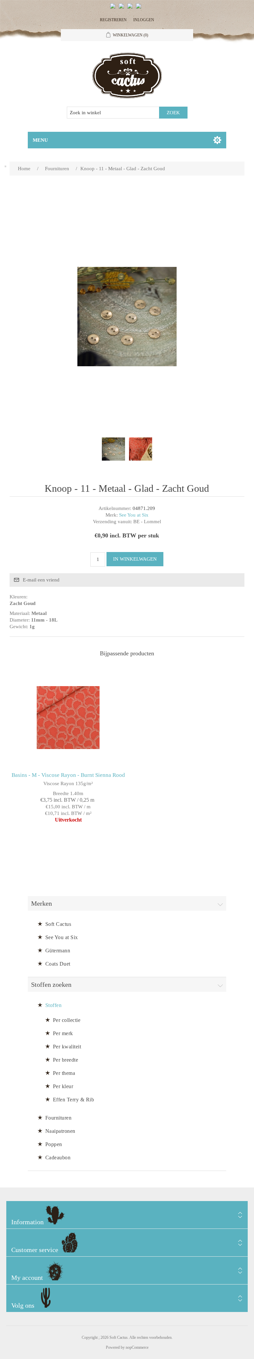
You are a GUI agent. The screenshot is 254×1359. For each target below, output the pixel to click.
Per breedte (65, 1060)
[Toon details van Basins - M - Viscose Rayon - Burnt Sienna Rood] (68, 717)
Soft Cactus (58, 924)
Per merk (63, 1033)
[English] (114, 8)
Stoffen (53, 1005)
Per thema (64, 1073)
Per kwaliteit (67, 1046)
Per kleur (63, 1086)
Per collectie (67, 1020)
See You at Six (133, 515)
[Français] (131, 8)
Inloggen (143, 20)
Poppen (53, 1144)
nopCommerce (137, 1347)
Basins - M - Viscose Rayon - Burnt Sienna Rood (68, 775)
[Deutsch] (140, 8)
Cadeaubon (58, 1157)
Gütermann (57, 950)
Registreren (113, 20)
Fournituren (58, 1118)
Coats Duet (57, 964)
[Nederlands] (123, 8)
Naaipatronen (60, 1131)
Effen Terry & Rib (73, 1099)
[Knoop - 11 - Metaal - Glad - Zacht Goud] (113, 449)
